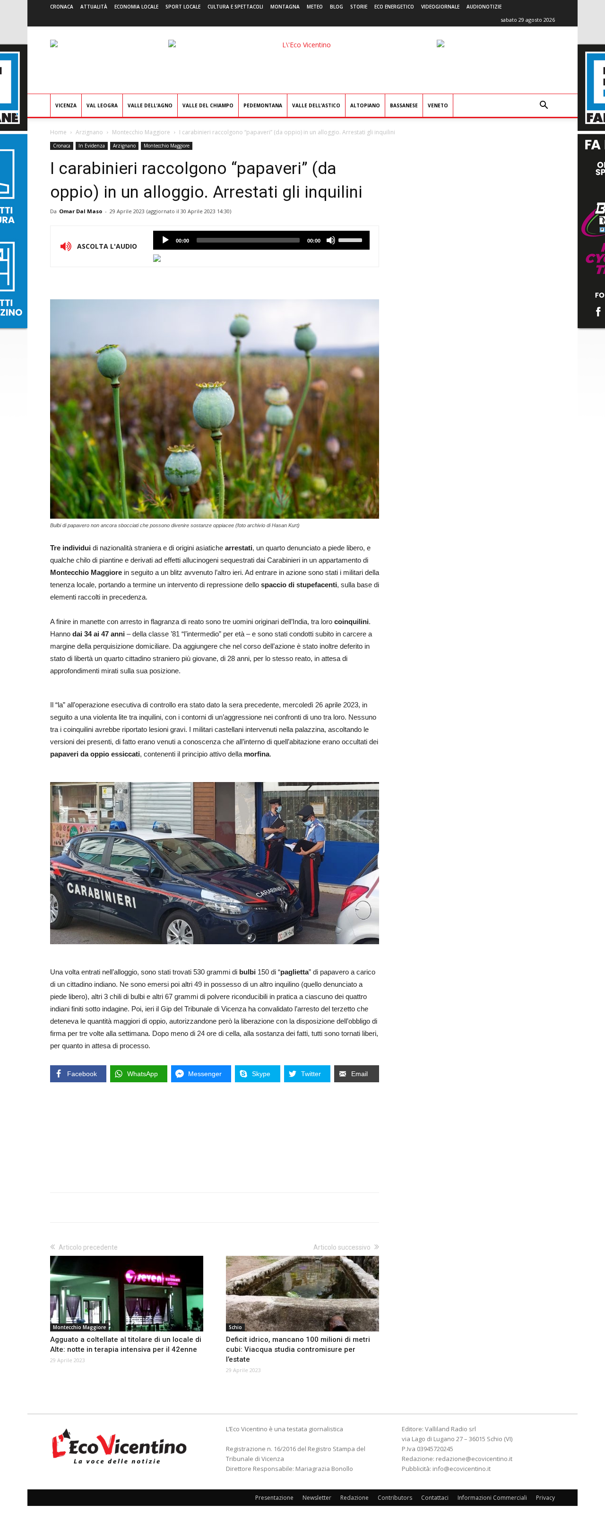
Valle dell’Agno (150, 105)
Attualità (93, 6)
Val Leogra (102, 105)
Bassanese (404, 105)
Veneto (438, 105)
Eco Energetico (394, 6)
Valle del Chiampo (207, 105)
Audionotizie (484, 6)
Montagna (285, 6)
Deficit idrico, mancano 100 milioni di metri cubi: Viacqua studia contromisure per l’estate (298, 1349)
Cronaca (61, 6)
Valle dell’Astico (316, 105)
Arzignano (89, 132)
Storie (358, 6)
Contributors (395, 1498)
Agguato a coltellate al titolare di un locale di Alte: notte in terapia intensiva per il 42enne (125, 1344)
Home (58, 132)
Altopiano (365, 105)
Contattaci (435, 1498)
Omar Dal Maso (80, 211)
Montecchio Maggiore (141, 132)
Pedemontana (262, 105)
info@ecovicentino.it (461, 1468)
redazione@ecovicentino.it (474, 1458)
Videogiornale (440, 6)
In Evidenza (91, 145)
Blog (336, 6)
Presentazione (274, 1498)
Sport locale (182, 6)
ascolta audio (165, 240)
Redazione (354, 1498)
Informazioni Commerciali (492, 1498)
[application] (261, 240)
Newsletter (316, 1498)
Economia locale (136, 6)
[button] (543, 106)
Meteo (315, 6)
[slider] (351, 239)
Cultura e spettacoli (235, 6)
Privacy (545, 1498)
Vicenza (66, 105)
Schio (235, 1327)
